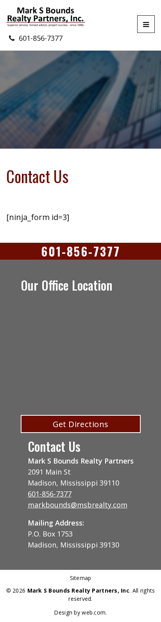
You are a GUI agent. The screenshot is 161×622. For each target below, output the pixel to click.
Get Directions (81, 423)
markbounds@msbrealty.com (77, 504)
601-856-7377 (41, 38)
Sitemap (80, 578)
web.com (94, 612)
